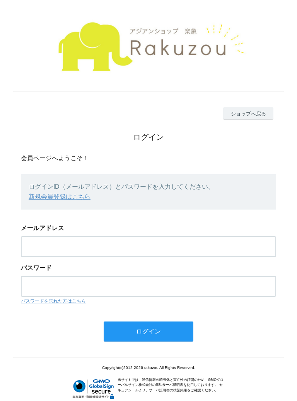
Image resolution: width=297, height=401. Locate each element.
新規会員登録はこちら (59, 196)
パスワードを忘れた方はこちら (53, 301)
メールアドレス (42, 228)
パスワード (36, 267)
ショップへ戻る (248, 114)
